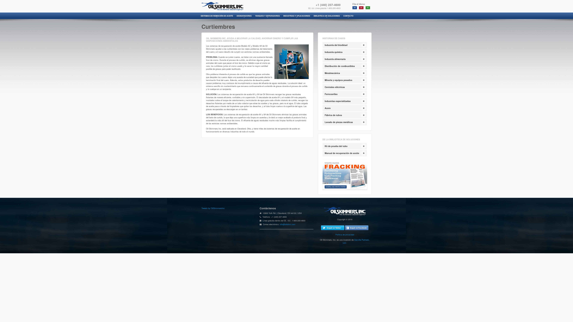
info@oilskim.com (287, 224)
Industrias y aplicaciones (296, 15)
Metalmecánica (332, 73)
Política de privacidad (344, 234)
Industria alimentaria (335, 59)
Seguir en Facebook (358, 227)
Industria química (333, 52)
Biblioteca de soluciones (327, 15)
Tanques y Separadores (267, 15)
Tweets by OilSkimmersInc (213, 208)
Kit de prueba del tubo (336, 146)
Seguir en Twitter (334, 227)
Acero (328, 108)
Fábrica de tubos (333, 115)
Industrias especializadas (338, 101)
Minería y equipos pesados (338, 80)
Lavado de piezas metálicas (339, 122)
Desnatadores (244, 15)
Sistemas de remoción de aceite (217, 15)
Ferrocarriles (331, 94)
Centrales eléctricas (335, 87)
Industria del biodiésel (336, 45)
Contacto (348, 15)
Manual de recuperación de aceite (342, 153)
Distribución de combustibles (340, 66)
